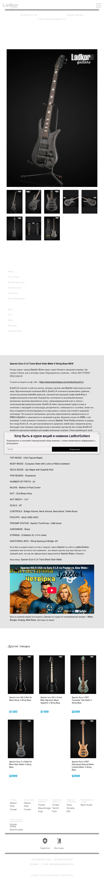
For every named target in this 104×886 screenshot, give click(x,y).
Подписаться (75, 449)
